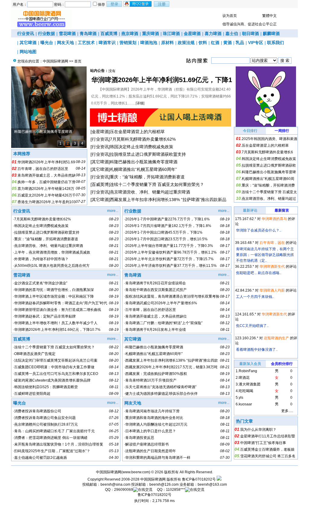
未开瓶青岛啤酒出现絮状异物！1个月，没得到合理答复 (58, 444)
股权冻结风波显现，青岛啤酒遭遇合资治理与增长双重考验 (172, 296)
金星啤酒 (192, 33)
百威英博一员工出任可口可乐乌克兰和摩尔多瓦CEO (56, 374)
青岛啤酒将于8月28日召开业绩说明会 (155, 283)
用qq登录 (137, 4)
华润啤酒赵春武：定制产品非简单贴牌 (45, 316)
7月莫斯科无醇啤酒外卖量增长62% (143, 139)
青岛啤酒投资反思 (139, 438)
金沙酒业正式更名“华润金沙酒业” (40, 283)
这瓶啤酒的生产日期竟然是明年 (150, 451)
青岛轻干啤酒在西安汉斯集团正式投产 (156, 290)
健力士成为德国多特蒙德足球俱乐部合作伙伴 (161, 394)
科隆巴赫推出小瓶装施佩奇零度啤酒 (143, 161)
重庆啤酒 (150, 33)
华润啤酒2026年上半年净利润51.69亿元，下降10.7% (57, 330)
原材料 (167, 42)
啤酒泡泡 (148, 42)
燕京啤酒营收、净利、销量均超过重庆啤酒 (150, 192)
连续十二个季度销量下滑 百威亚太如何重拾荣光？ (157, 184)
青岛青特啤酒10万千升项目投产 (151, 380)
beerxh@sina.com (115, 484)
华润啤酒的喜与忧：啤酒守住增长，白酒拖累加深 (54, 290)
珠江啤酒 (171, 33)
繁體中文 (269, 16)
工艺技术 (86, 42)
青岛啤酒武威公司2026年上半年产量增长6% (161, 303)
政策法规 (186, 42)
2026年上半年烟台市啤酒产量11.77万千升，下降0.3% (169, 246)
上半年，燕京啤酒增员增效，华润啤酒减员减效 (52, 252)
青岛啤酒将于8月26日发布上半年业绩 (155, 330)
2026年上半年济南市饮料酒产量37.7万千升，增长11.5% (171, 266)
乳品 (240, 42)
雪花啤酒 (67, 33)
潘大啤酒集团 (249, 384)
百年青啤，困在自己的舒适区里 (43, 169)
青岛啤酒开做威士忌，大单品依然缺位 (156, 316)
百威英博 (108, 33)
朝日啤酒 (250, 33)
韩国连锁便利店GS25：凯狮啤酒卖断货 (46, 387)
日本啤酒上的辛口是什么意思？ (150, 431)
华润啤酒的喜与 (274, 219)
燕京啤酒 (129, 33)
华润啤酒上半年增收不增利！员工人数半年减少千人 (55, 323)
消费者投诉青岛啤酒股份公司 (37, 411)
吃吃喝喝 (246, 391)
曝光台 (46, 42)
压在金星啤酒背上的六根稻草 (137, 131)
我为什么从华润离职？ (258, 429)
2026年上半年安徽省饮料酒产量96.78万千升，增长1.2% (171, 252)
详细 (140, 103)
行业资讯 (25, 33)
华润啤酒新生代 (272, 266)
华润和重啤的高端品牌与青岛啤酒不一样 (157, 457)
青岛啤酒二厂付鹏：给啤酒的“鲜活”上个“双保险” (163, 323)
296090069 (123, 489)
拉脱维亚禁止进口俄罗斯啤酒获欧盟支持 (148, 154)
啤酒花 (244, 378)
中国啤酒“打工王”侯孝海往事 (263, 443)
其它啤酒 (28, 42)
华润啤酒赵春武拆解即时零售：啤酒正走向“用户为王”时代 (60, 303)
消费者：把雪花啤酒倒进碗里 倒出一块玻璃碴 (51, 438)
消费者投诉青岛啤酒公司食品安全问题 (45, 418)
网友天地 (65, 42)
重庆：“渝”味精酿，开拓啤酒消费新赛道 (147, 176)
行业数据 (46, 33)
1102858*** (175, 489)
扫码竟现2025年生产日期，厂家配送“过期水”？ (52, 451)
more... (112, 211)
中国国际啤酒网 (55, 61)
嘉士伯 (231, 33)
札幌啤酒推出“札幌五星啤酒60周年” (143, 169)
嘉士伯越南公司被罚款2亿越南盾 (40, 457)
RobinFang (248, 371)
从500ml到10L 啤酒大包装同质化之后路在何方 (52, 266)
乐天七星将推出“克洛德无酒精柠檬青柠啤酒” (160, 387)
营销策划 (127, 42)
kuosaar (245, 404)
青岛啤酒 (88, 33)
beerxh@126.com (164, 484)
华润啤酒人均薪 (272, 290)
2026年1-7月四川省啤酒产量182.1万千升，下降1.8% (168, 226)
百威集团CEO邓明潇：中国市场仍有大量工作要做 (54, 367)
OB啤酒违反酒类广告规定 (35, 354)
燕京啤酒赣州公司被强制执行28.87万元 (46, 424)
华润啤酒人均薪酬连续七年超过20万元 (156, 424)
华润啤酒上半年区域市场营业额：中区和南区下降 (54, 296)
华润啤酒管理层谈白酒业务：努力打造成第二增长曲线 (57, 310)
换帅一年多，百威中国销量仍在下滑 (46, 182)
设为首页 (229, 16)
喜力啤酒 (213, 33)
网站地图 (28, 51)
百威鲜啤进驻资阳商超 (32, 394)
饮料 (203, 42)
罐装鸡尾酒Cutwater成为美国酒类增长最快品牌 (52, 380)
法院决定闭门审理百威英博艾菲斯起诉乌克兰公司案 (55, 360)
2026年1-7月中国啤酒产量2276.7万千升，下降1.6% (167, 219)
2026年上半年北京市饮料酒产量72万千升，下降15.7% (169, 259)
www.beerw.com (136, 472)
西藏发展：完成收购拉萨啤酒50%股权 (156, 374)
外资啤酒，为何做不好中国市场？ (41, 259)
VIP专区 (255, 42)
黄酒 (227, 42)
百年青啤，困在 (272, 243)
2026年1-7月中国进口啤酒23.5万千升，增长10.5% (166, 239)
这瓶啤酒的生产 (276, 338)
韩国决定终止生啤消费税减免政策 (141, 146)
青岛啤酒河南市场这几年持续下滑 (152, 411)
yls (241, 397)
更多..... (287, 411)
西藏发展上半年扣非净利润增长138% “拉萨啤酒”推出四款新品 (168, 199)
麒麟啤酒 (271, 33)
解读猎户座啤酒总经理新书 (147, 444)
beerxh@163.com (212, 484)
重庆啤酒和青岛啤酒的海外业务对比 (154, 418)
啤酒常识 (107, 42)
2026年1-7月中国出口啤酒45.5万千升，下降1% (163, 232)
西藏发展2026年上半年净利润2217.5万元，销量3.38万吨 (171, 367)
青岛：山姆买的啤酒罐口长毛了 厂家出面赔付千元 (54, 431)
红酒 (215, 42)
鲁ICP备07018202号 (199, 479)
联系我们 (275, 42)
